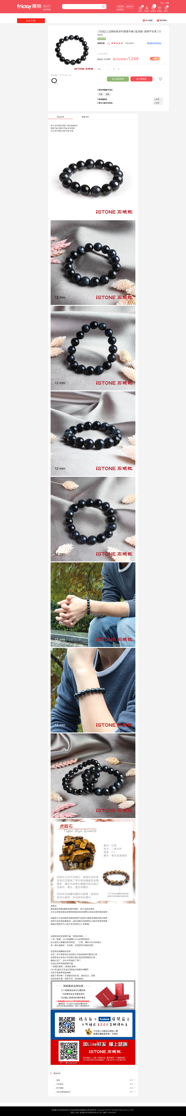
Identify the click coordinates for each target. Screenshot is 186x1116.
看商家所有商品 (154, 43)
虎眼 (107, 94)
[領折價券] (162, 20)
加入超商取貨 (118, 79)
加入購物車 (141, 79)
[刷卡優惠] (148, 20)
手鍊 (100, 94)
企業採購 (120, 6)
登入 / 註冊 (165, 3)
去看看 (157, 99)
